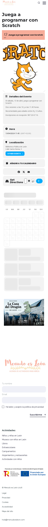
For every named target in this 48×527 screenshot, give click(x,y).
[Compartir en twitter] (24, 171)
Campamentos (9, 451)
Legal (4, 493)
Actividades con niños (12, 459)
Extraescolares (8, 447)
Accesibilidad (7, 507)
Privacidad (6, 498)
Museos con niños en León (14, 439)
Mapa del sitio (7, 511)
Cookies (5, 502)
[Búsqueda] (39, 3)
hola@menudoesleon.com (13, 520)
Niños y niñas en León (12, 435)
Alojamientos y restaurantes (14, 455)
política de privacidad (34, 407)
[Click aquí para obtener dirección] (39, 181)
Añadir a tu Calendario (23, 163)
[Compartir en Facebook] (19, 171)
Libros (5, 443)
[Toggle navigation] (44, 3)
